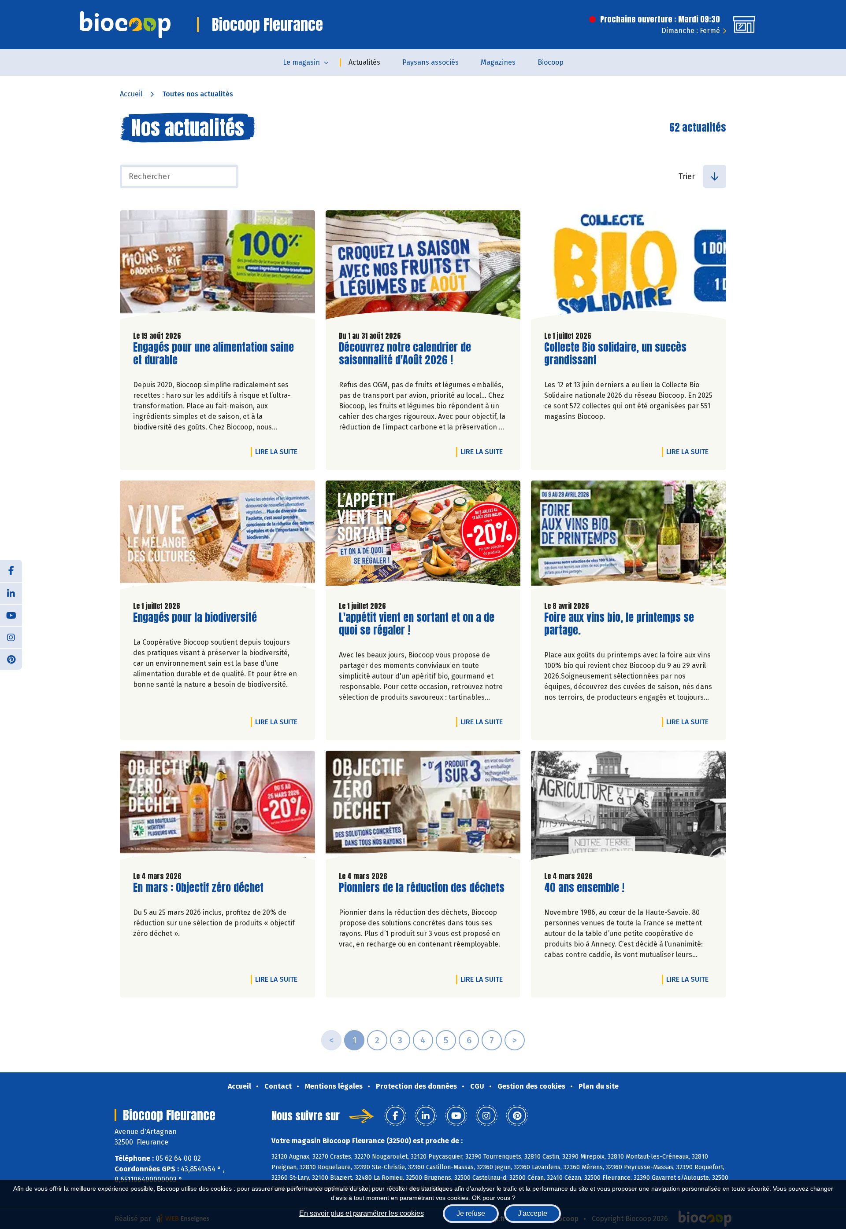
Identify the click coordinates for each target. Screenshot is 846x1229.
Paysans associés (430, 62)
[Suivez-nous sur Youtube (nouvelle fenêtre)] (11, 615)
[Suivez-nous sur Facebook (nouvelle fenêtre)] (11, 571)
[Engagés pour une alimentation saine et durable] (217, 267)
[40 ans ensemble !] (628, 807)
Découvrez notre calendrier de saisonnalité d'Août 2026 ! (405, 354)
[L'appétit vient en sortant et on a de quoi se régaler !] (423, 537)
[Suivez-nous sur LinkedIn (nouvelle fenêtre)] (11, 593)
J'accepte (532, 1213)
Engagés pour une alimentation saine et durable (213, 354)
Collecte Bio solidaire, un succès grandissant (615, 354)
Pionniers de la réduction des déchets (422, 887)
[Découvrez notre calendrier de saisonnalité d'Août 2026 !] (423, 267)
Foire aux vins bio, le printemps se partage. (619, 624)
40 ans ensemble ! (584, 887)
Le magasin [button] (301, 62)
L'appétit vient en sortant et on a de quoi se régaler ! (416, 624)
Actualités (364, 62)
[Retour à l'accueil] (125, 24)
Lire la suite (278, 451)
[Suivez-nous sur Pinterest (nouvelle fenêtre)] (11, 659)
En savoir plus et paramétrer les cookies (361, 1213)
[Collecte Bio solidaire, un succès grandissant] (628, 267)
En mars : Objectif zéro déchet (198, 887)
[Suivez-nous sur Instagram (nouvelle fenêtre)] (11, 637)
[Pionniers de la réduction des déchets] (423, 807)
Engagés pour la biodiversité (195, 617)
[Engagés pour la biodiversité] (217, 537)
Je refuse (470, 1213)
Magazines (498, 62)
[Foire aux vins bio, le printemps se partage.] (628, 537)
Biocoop (551, 62)
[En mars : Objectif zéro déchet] (217, 807)
